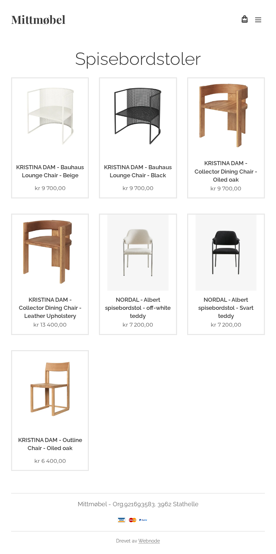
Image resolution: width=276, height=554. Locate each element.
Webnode (149, 541)
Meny (258, 19)
